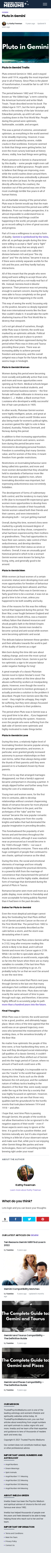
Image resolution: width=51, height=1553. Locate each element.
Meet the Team (11, 1537)
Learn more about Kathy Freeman (25, 1190)
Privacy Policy (11, 1541)
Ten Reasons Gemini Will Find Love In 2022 (25, 1243)
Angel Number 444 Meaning (16, 1488)
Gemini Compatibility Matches (21, 1289)
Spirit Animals (11, 1472)
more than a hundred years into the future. (24, 1004)
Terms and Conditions (14, 1533)
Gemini (34, 1235)
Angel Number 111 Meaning (16, 1476)
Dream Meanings (12, 1468)
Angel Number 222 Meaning (16, 1480)
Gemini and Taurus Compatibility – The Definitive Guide (24, 1337)
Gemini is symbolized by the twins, (31, 237)
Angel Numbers (11, 1464)
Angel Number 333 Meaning (16, 1484)
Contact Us (10, 1545)
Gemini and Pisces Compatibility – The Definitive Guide (24, 1383)
